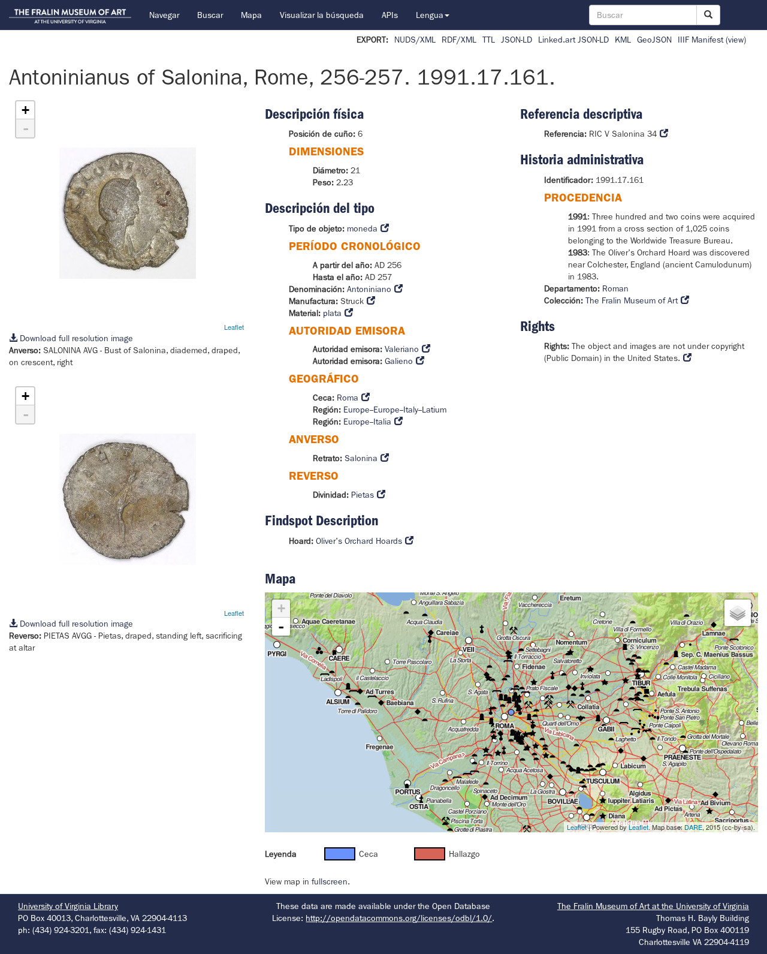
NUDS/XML (415, 39)
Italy (410, 409)
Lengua (429, 15)
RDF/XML (459, 39)
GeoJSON (654, 39)
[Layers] (737, 613)
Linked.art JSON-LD (573, 39)
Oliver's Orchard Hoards (359, 540)
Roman (615, 288)
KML (623, 39)
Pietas (362, 494)
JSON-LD (516, 39)
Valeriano (402, 349)
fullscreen (330, 881)
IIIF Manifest (700, 39)
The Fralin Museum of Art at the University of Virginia (653, 906)
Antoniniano (369, 289)
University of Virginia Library (68, 906)
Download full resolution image (75, 338)
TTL (488, 39)
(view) (736, 39)
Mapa (251, 15)
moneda (362, 228)
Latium (434, 409)
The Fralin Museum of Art (631, 300)
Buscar (210, 15)
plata (332, 313)
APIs (390, 15)
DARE (693, 827)
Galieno (399, 361)
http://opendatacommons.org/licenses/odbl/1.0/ (399, 918)
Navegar (164, 15)
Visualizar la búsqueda (322, 15)
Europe (356, 409)
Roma (347, 397)
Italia (382, 421)
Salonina (361, 458)
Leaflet (234, 327)
